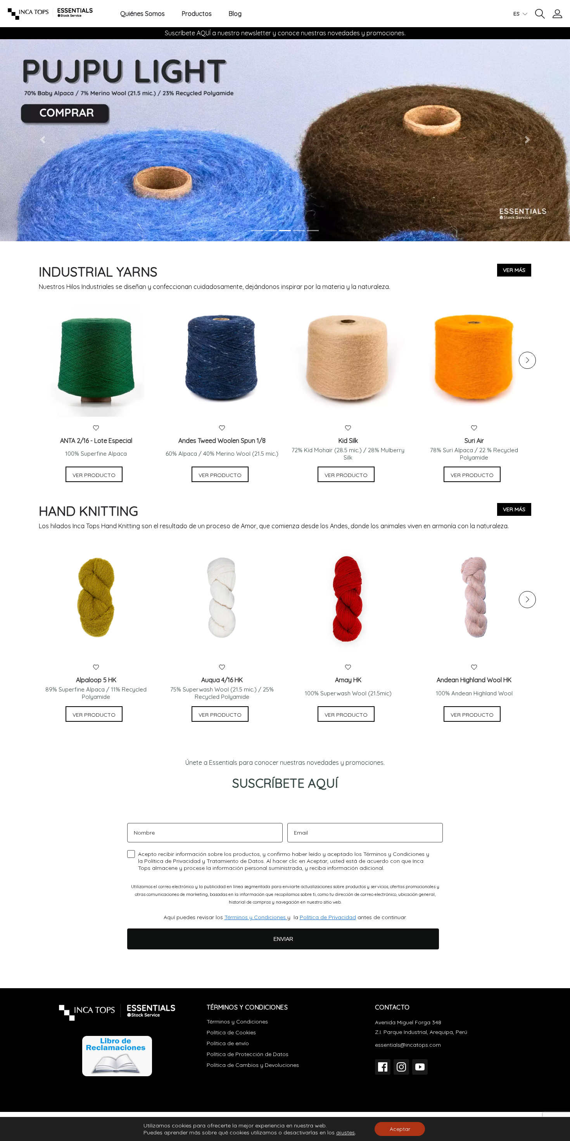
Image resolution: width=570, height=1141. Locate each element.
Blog (235, 13)
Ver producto (94, 475)
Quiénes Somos (142, 13)
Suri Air (474, 440)
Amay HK (348, 680)
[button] (540, 13)
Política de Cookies (231, 1032)
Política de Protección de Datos (247, 1054)
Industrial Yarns (98, 271)
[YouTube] (420, 1067)
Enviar (283, 939)
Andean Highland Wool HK (474, 680)
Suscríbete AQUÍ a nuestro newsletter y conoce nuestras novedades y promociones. (285, 33)
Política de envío (228, 1043)
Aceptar (400, 1128)
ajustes (345, 1132)
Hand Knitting (88, 511)
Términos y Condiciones (256, 917)
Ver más (514, 269)
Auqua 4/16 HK (222, 680)
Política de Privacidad (328, 917)
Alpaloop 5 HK (96, 680)
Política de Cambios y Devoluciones (253, 1064)
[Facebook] (382, 1067)
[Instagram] (401, 1067)
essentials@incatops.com (408, 1044)
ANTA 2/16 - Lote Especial (96, 440)
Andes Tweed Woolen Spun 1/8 (222, 440)
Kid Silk (348, 440)
